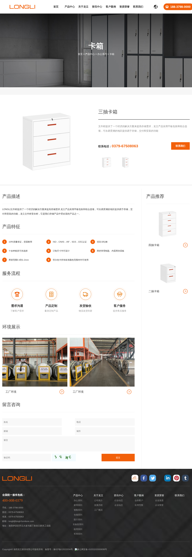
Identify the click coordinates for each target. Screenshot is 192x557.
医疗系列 (78, 519)
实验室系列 (78, 524)
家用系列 (78, 505)
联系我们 (180, 146)
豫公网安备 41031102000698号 (92, 549)
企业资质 (159, 500)
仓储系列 (78, 515)
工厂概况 (98, 510)
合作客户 (139, 500)
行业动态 (118, 500)
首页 (80, 54)
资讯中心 (118, 495)
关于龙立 (98, 495)
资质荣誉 (159, 495)
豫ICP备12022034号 (63, 549)
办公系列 (102, 54)
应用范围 (139, 505)
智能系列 (78, 510)
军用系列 (78, 534)
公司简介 (98, 500)
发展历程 (98, 505)
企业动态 (118, 505)
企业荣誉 (159, 505)
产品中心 (90, 54)
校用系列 (78, 529)
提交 (118, 457)
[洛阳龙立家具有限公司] (22, 7)
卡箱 (112, 54)
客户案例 (139, 495)
